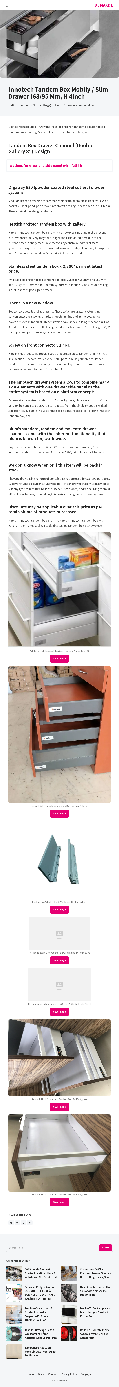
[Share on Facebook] (11, 1222)
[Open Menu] (8, 5)
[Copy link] (30, 1222)
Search (105, 1247)
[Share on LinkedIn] (23, 1222)
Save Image (59, 658)
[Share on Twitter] (17, 1222)
